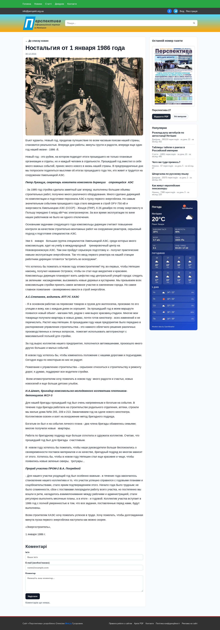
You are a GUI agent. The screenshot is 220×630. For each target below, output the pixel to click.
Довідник (59, 4)
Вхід (182, 11)
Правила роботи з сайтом (120, 623)
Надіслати (32, 596)
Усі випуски (180, 116)
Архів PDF (139, 623)
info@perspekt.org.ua (33, 11)
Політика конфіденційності (168, 623)
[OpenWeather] (187, 207)
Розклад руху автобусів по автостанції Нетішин (168, 134)
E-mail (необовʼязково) (37, 563)
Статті (48, 4)
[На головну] (42, 23)
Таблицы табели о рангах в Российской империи (168, 149)
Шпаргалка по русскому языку (170, 174)
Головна (27, 4)
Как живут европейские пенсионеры (166, 187)
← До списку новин (36, 41)
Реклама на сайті (189, 623)
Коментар (30, 573)
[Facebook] (169, 11)
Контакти (72, 4)
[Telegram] (175, 11)
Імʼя (27, 552)
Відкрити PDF (161, 116)
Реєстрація (191, 11)
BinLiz (68, 623)
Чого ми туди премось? (166, 162)
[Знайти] (194, 23)
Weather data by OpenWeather (163, 327)
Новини (38, 4)
